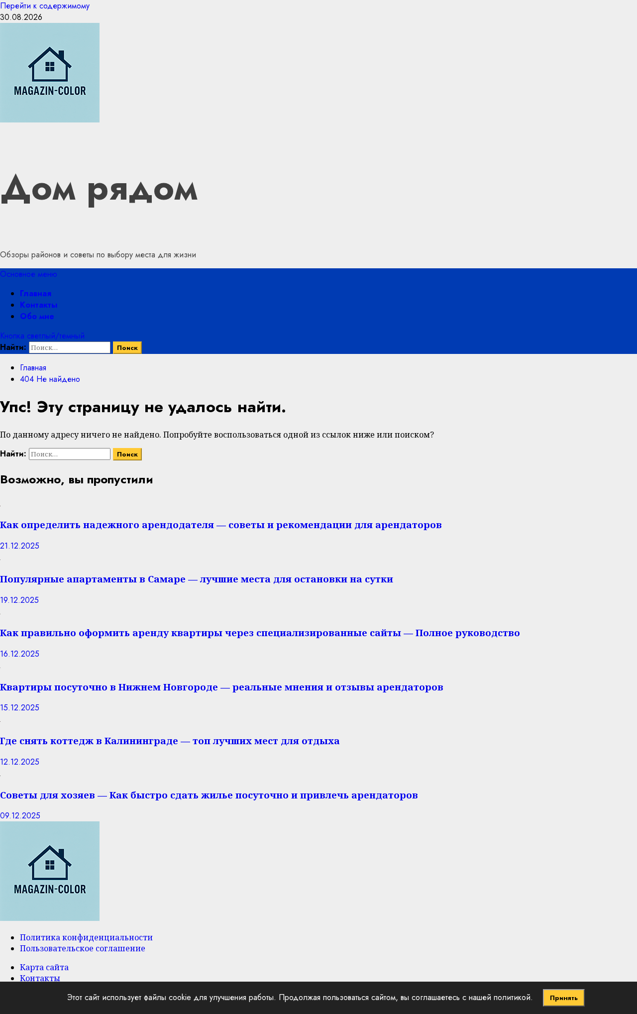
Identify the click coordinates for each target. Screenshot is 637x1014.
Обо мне (37, 316)
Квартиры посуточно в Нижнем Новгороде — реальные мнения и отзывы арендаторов (221, 686)
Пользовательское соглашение (82, 948)
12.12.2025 (19, 762)
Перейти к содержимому (45, 5)
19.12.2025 (19, 600)
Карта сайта (44, 967)
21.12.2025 (19, 546)
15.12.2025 (19, 707)
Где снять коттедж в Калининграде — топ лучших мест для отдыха (170, 740)
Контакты (38, 305)
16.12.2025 (19, 654)
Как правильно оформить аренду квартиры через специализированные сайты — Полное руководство (260, 632)
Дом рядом (99, 187)
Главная (35, 293)
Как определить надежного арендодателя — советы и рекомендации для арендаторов (221, 524)
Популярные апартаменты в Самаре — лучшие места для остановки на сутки (196, 578)
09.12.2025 (20, 815)
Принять (564, 998)
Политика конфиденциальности (86, 937)
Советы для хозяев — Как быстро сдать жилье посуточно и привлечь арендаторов (209, 795)
